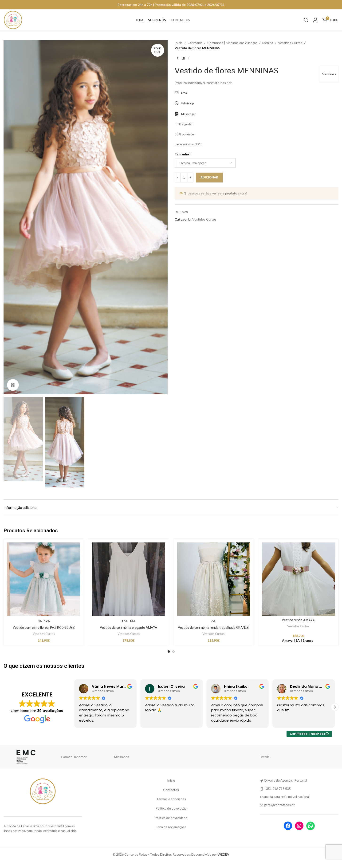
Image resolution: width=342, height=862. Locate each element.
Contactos (171, 790)
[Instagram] (299, 826)
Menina (267, 43)
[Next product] (189, 58)
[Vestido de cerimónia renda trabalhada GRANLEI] (213, 579)
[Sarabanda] (171, 757)
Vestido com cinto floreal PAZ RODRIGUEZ (44, 627)
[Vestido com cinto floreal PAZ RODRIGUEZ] (43, 579)
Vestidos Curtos (290, 43)
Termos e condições (171, 799)
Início (179, 43)
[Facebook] (288, 826)
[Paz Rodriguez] (27, 757)
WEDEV (223, 854)
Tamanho (182, 154)
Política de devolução (171, 808)
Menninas (329, 74)
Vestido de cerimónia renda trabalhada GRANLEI (213, 627)
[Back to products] (183, 58)
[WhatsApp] (310, 826)
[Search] (306, 20)
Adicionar (209, 177)
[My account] (315, 20)
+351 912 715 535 (277, 789)
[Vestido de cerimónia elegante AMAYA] (128, 579)
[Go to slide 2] (173, 651)
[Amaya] (314, 757)
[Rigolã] (75, 757)
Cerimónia (195, 43)
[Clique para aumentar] (13, 385)
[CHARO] (267, 757)
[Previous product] (177, 58)
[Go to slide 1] (169, 651)
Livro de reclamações (171, 827)
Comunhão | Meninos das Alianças (232, 43)
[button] (74, 707)
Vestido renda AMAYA (298, 620)
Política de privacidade (171, 818)
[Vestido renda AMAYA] (298, 579)
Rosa (218, 757)
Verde (123, 757)
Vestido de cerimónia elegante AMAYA (128, 627)
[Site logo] (13, 20)
